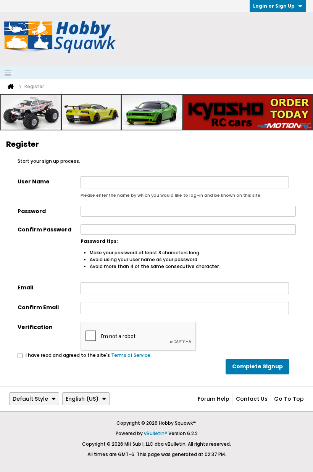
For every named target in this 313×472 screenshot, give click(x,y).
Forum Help (213, 399)
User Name (34, 181)
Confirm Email (38, 307)
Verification (35, 327)
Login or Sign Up (274, 6)
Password (32, 211)
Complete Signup (257, 366)
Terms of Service (130, 355)
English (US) (82, 399)
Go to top (289, 399)
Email (25, 287)
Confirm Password (44, 229)
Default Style (30, 399)
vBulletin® (155, 433)
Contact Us (252, 399)
